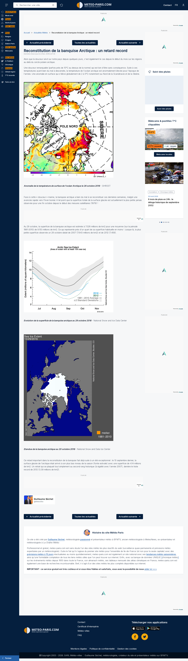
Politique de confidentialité (102, 648)
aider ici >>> (150, 569)
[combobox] (35, 5)
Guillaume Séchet (56, 539)
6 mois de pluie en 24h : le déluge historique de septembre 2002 (163, 202)
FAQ (80, 635)
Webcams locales (164, 154)
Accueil (27, 33)
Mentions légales (79, 648)
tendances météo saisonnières (161, 554)
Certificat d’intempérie (88, 626)
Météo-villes (83, 631)
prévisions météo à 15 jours (40, 554)
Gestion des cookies (127, 648)
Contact (167, 5)
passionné (85, 539)
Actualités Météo (41, 33)
